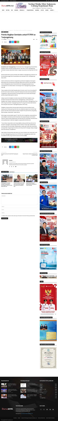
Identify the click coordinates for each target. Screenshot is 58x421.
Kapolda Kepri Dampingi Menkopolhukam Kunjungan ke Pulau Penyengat (31, 184)
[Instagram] (12, 166)
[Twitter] (50, 1)
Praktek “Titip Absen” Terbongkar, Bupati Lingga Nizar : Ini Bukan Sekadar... (32, 395)
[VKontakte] (54, 1)
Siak (12, 10)
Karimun (16, 10)
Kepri (6, 30)
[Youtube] (56, 1)
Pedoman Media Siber (41, 417)
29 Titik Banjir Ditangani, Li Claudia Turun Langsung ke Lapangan (12, 384)
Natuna (7, 10)
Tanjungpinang (30, 10)
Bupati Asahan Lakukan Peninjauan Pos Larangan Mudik (30, 154)
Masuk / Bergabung (13, 0)
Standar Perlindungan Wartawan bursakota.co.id (29, 417)
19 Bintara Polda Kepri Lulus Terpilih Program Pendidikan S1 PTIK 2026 (12, 390)
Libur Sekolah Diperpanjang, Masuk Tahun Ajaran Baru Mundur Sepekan (32, 384)
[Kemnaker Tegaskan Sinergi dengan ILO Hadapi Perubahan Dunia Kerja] (4, 396)
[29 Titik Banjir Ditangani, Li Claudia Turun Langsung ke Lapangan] (4, 385)
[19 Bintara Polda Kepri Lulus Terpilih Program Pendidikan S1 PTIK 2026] (4, 391)
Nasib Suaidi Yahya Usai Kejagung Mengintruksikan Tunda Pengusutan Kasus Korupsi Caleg (32, 390)
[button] (47, 0)
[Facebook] (48, 1)
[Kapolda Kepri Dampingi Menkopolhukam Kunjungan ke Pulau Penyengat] (31, 178)
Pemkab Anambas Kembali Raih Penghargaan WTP (9, 154)
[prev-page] (2, 188)
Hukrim (46, 10)
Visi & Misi (15, 417)
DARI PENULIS (11, 171)
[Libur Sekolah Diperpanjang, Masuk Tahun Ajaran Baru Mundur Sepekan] (23, 385)
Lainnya (51, 10)
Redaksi (5, 39)
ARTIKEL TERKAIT (5, 171)
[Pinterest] (15, 42)
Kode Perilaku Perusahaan (50, 417)
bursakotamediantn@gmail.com (27, 413)
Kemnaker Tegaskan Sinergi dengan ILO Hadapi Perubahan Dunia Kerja (12, 395)
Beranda (2, 30)
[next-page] (3, 188)
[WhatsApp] (18, 42)
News (3, 10)
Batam (42, 10)
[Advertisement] (29, 20)
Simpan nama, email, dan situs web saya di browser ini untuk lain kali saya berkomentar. (18, 215)
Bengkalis (22, 10)
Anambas (37, 10)
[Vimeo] (52, 1)
